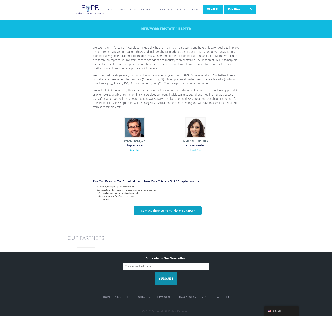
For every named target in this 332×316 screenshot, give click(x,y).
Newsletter (221, 296)
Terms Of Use (164, 296)
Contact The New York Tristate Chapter (168, 211)
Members (213, 9)
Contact (195, 9)
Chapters (166, 9)
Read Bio (134, 150)
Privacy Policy (186, 296)
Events (181, 9)
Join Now (234, 9)
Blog (133, 9)
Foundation (148, 9)
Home (107, 296)
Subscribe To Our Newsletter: (166, 258)
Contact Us (144, 296)
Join (129, 296)
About (111, 9)
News (122, 9)
